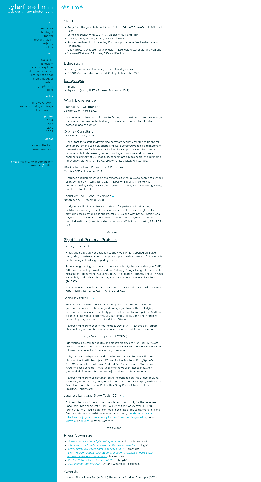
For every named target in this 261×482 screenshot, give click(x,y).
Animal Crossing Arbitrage (36, 106)
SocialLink (47, 28)
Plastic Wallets (43, 110)
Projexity (47, 43)
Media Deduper (43, 78)
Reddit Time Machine (39, 71)
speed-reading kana (139, 413)
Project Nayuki (43, 39)
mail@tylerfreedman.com (36, 161)
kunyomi (71, 421)
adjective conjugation (79, 417)
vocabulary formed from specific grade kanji (121, 417)
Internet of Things (41, 75)
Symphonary (45, 86)
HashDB (48, 82)
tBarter (48, 36)
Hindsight (47, 32)
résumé (36, 165)
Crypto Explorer (42, 67)
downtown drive (42, 149)
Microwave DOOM (41, 102)
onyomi (85, 421)
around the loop (42, 145)
